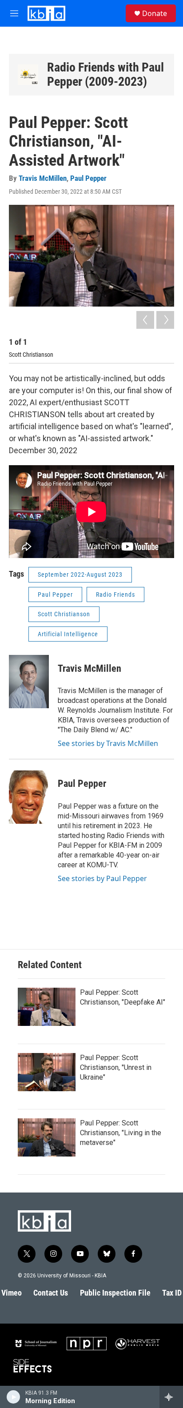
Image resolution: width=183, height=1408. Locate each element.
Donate (154, 13)
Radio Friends (115, 594)
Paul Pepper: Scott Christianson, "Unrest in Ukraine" (115, 1067)
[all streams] (171, 1397)
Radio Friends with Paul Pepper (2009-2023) (105, 74)
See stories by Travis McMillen (108, 743)
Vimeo (11, 1292)
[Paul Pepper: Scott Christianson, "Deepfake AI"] (47, 1007)
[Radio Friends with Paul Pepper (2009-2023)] (28, 74)
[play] (13, 1396)
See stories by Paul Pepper (102, 878)
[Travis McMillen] (29, 681)
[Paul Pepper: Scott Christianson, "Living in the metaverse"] (47, 1137)
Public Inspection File (115, 1292)
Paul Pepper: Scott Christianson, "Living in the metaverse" (120, 1133)
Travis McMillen (43, 178)
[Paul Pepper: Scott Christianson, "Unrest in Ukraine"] (47, 1072)
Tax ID (172, 1292)
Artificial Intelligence (68, 634)
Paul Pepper (88, 178)
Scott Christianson (64, 614)
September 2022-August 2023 (80, 574)
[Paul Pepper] (29, 797)
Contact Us (50, 1292)
